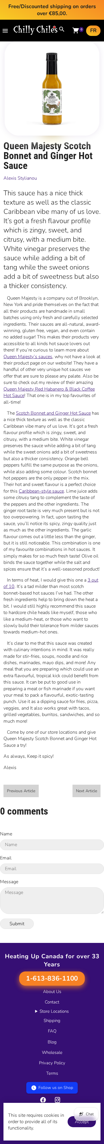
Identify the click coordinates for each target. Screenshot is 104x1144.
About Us (52, 991)
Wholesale (52, 1052)
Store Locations (54, 1011)
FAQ (52, 1031)
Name (6, 834)
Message (9, 882)
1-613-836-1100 (52, 978)
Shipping (52, 1020)
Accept (82, 1122)
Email (6, 858)
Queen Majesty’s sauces (27, 357)
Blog (52, 1042)
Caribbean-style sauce (41, 491)
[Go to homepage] (35, 33)
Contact (52, 1002)
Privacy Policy (52, 1063)
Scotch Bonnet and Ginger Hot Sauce (53, 413)
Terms (52, 1073)
